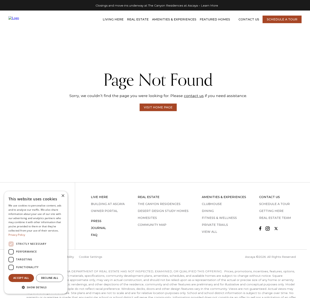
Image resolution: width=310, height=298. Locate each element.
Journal (98, 228)
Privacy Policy (16, 235)
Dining (208, 211)
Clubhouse (212, 204)
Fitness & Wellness (219, 218)
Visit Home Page (158, 107)
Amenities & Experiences (174, 19)
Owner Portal (104, 211)
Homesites (147, 218)
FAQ (94, 235)
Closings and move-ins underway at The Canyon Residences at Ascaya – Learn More (157, 5)
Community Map (152, 225)
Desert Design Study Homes (163, 211)
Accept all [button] (21, 278)
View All (209, 232)
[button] (35, 287)
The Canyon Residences (159, 204)
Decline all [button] (49, 278)
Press (96, 221)
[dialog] (35, 242)
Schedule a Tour (282, 19)
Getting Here (271, 211)
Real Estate (138, 19)
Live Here (99, 197)
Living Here (113, 19)
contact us (194, 95)
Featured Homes (215, 19)
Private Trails (215, 225)
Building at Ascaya (108, 204)
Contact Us (249, 19)
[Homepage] (34, 19)
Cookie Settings (90, 256)
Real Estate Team (275, 218)
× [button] (62, 195)
